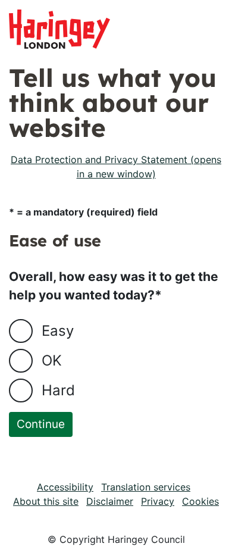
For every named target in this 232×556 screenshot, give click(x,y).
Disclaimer (109, 501)
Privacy (157, 501)
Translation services (145, 487)
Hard (58, 390)
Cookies (200, 501)
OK (52, 360)
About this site (46, 501)
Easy (58, 330)
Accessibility (65, 487)
